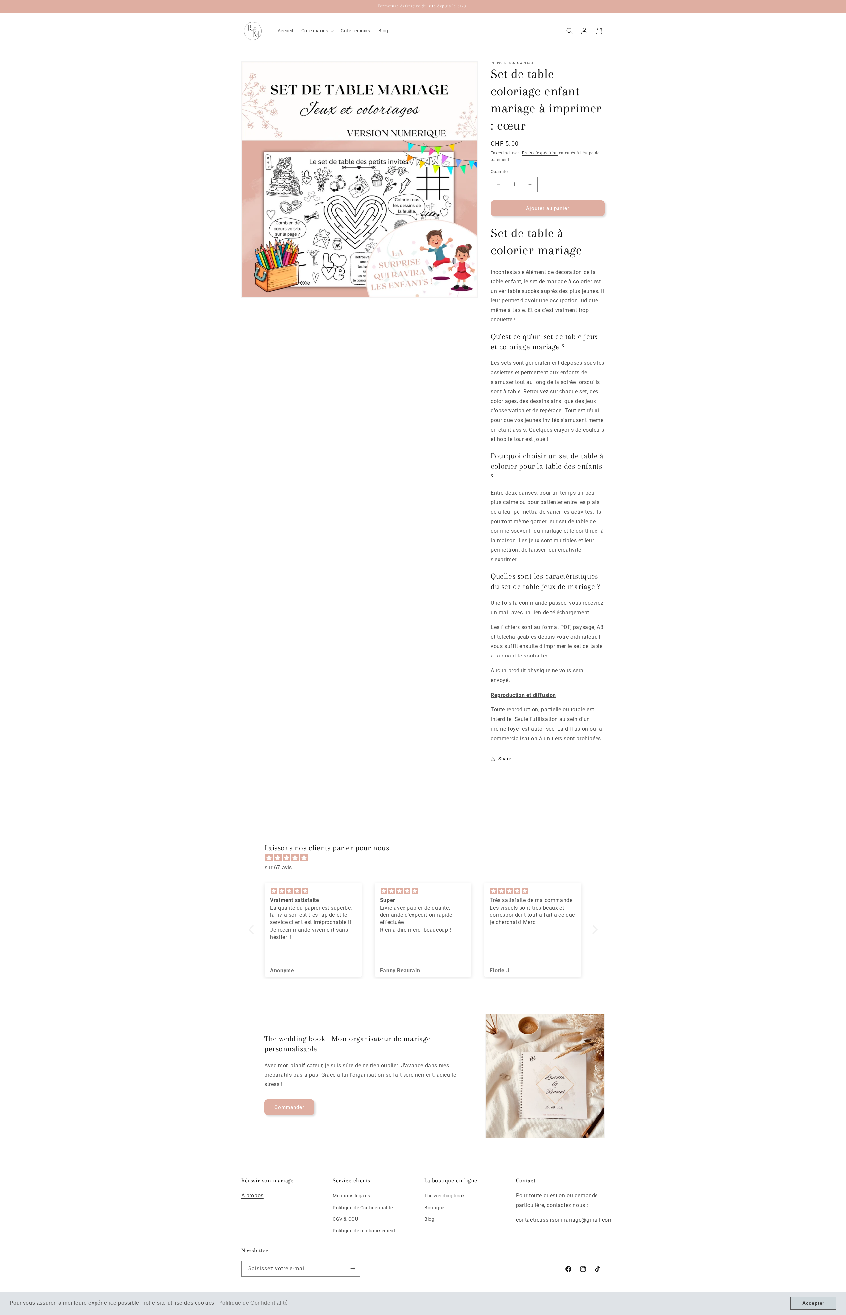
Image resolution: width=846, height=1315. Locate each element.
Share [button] (504, 758)
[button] (317, 31)
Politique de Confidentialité (363, 1207)
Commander (289, 1107)
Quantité (499, 171)
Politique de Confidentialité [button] (253, 1303)
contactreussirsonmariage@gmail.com (564, 1220)
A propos (252, 1195)
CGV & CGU (345, 1219)
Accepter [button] (813, 1303)
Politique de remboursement (364, 1230)
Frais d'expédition (540, 153)
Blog (429, 1219)
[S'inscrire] (352, 1268)
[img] (426, 858)
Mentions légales (351, 1195)
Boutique (434, 1207)
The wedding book (444, 1195)
